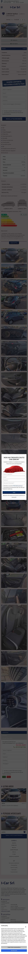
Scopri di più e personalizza (14, 947)
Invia (14, 492)
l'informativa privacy (17, 485)
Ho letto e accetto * (13, 485)
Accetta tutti (14, 950)
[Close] (26, 454)
